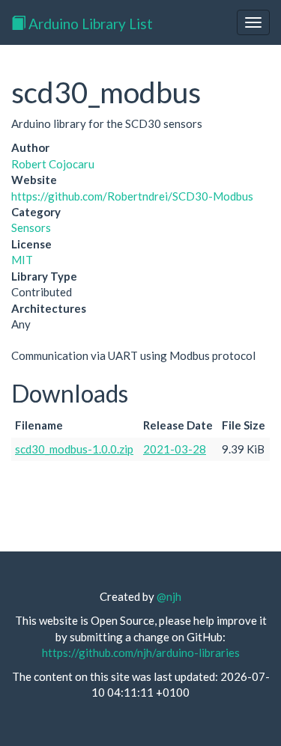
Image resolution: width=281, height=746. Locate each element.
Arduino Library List (89, 23)
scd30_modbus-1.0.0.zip (74, 449)
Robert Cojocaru (52, 164)
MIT (22, 259)
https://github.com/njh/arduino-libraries (141, 652)
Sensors (31, 227)
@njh (169, 596)
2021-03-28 (174, 449)
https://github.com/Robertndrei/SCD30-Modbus (132, 196)
